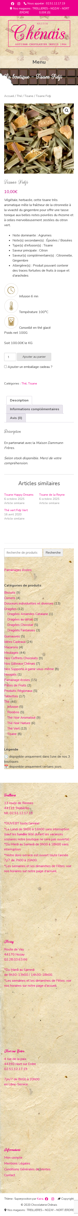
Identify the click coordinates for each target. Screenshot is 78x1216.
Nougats (10, 674)
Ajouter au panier (34, 357)
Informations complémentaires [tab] (34, 409)
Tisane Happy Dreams (18, 495)
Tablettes (11, 696)
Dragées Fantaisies (21, 630)
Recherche (53, 552)
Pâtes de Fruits (15, 685)
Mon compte (13, 1157)
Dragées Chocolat (20, 625)
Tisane (28, 96)
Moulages (11, 652)
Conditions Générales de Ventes (27, 1169)
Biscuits (9, 592)
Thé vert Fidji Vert (16, 510)
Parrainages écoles (18, 570)
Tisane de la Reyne (52, 495)
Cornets (9, 598)
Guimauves (12, 636)
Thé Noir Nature (18, 723)
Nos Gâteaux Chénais (19, 663)
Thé (19, 96)
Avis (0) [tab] (16, 418)
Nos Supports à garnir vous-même (29, 669)
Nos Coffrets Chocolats (21, 658)
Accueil (9, 96)
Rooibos (13, 712)
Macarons (11, 647)
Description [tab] (19, 400)
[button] (67, 110)
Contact (9, 1175)
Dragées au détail (20, 619)
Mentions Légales (17, 1163)
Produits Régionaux (18, 691)
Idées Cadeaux (15, 642)
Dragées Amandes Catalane (27, 614)
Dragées (10, 609)
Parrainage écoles (17, 680)
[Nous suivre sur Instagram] (19, 4)
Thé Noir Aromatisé (21, 717)
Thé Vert (13, 728)
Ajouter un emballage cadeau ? (29, 367)
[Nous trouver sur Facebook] (13, 4)
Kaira (40, 1199)
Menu (39, 62)
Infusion (12, 706)
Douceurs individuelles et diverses (28, 603)
